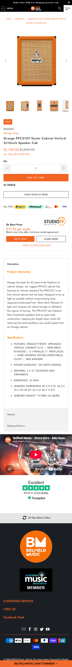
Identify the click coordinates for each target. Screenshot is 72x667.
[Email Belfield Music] (23, 629)
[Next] (66, 61)
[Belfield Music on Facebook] (29, 629)
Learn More (51, 239)
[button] (36, 663)
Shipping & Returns (16, 425)
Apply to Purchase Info (37, 245)
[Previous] (6, 61)
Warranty (11, 414)
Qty (5, 161)
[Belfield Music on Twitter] (41, 629)
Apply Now (20, 239)
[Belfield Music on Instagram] (35, 629)
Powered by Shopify (59, 659)
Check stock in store (36, 194)
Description (13, 264)
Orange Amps (11, 133)
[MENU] (1, 8)
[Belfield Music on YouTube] (47, 629)
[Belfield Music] (36, 8)
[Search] (59, 8)
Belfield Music (18, 659)
